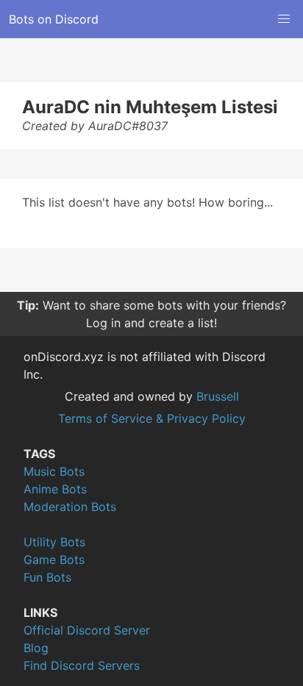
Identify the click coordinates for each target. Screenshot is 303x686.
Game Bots (54, 559)
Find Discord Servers (82, 665)
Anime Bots (55, 489)
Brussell (217, 396)
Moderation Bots (70, 506)
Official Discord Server (87, 630)
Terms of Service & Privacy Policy (152, 418)
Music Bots (54, 471)
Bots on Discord (54, 19)
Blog (36, 647)
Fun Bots (47, 577)
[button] (284, 19)
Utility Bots (54, 542)
